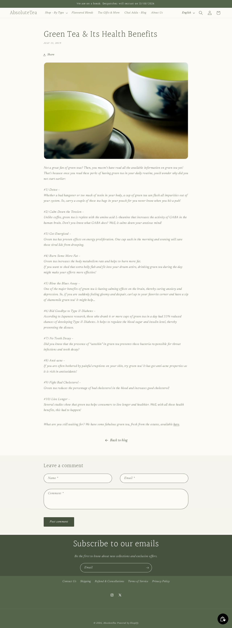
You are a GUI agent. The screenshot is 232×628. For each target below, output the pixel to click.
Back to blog (119, 440)
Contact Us (69, 581)
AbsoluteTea (109, 623)
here (176, 424)
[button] (56, 13)
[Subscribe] (147, 568)
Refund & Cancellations (109, 581)
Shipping (85, 581)
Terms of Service (138, 581)
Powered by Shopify (127, 623)
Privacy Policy (161, 581)
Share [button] (50, 54)
